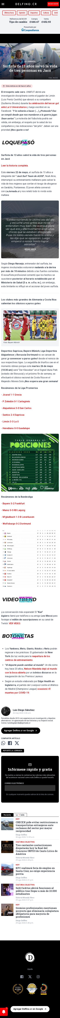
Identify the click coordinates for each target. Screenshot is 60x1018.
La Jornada (30, 62)
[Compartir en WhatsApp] (3, 743)
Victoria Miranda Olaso (25, 858)
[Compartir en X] (17, 743)
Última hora (9, 13)
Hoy (18, 819)
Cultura (46, 13)
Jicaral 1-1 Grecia (12, 394)
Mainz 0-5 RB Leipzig (14, 510)
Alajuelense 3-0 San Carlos (17, 408)
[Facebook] (22, 976)
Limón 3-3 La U (11, 421)
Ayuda (30, 969)
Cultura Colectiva (25, 842)
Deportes (34, 13)
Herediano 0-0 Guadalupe (16, 428)
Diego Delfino (21, 835)
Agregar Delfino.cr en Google (19, 730)
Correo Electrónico (14, 783)
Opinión (22, 13)
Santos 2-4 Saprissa (13, 414)
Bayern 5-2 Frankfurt (14, 503)
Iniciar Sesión (53, 4)
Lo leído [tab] (20, 815)
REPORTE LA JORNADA (12, 751)
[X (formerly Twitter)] (30, 976)
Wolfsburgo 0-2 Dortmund (17, 523)
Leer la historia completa (14, 165)
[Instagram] (38, 976)
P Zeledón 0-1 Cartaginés (16, 401)
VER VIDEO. (15, 623)
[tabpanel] (30, 871)
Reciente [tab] (7, 815)
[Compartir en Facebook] (10, 743)
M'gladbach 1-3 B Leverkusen (18, 517)
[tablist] (30, 815)
